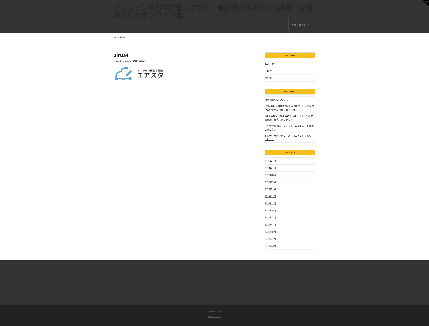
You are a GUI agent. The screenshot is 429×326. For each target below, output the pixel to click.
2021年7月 (270, 224)
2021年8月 (270, 217)
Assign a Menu (302, 25)
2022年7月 (270, 189)
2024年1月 (270, 168)
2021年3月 (270, 245)
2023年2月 (270, 182)
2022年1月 (270, 203)
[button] (426, 3)
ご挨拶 (268, 70)
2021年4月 (270, 238)
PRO (220, 311)
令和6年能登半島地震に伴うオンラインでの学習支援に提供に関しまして (289, 117)
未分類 (268, 78)
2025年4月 (270, 161)
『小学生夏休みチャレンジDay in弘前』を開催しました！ (289, 127)
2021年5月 (270, 231)
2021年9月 (270, 210)
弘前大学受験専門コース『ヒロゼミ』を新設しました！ (289, 137)
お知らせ (269, 63)
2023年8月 (270, 175)
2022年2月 (270, 196)
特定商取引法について (276, 99)
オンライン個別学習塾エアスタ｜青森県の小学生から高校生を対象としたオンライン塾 (213, 11)
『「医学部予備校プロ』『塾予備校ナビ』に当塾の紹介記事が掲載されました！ (289, 107)
